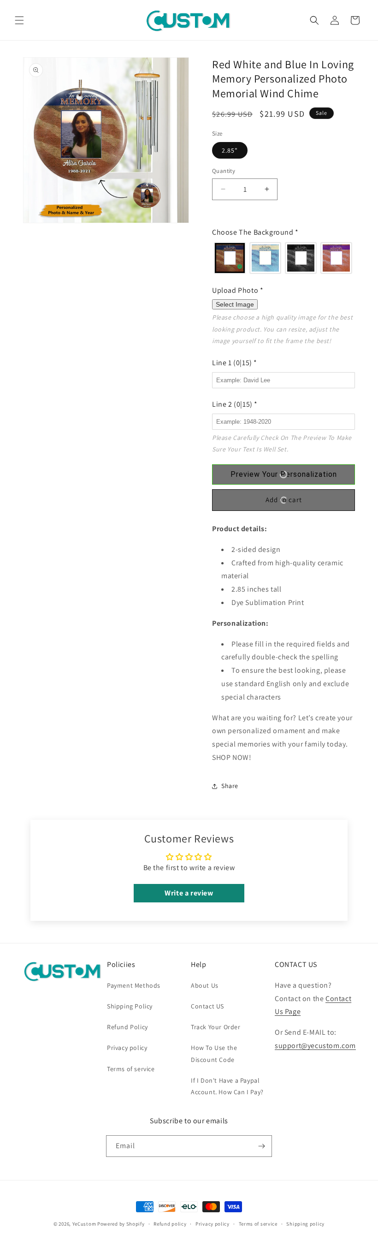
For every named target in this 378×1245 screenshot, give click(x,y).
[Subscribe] (261, 1146)
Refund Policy (127, 1027)
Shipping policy (305, 1224)
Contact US (207, 1006)
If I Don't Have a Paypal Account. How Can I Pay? (227, 1086)
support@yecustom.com (315, 1045)
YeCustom (84, 1224)
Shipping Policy (130, 1006)
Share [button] (229, 786)
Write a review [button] (189, 893)
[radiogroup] (283, 258)
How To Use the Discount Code (214, 1053)
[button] (19, 20)
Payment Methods (133, 985)
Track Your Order (216, 1027)
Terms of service (131, 1069)
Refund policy (170, 1224)
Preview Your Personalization (283, 474)
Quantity (223, 171)
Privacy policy (127, 1047)
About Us (205, 985)
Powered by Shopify (121, 1224)
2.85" (230, 150)
